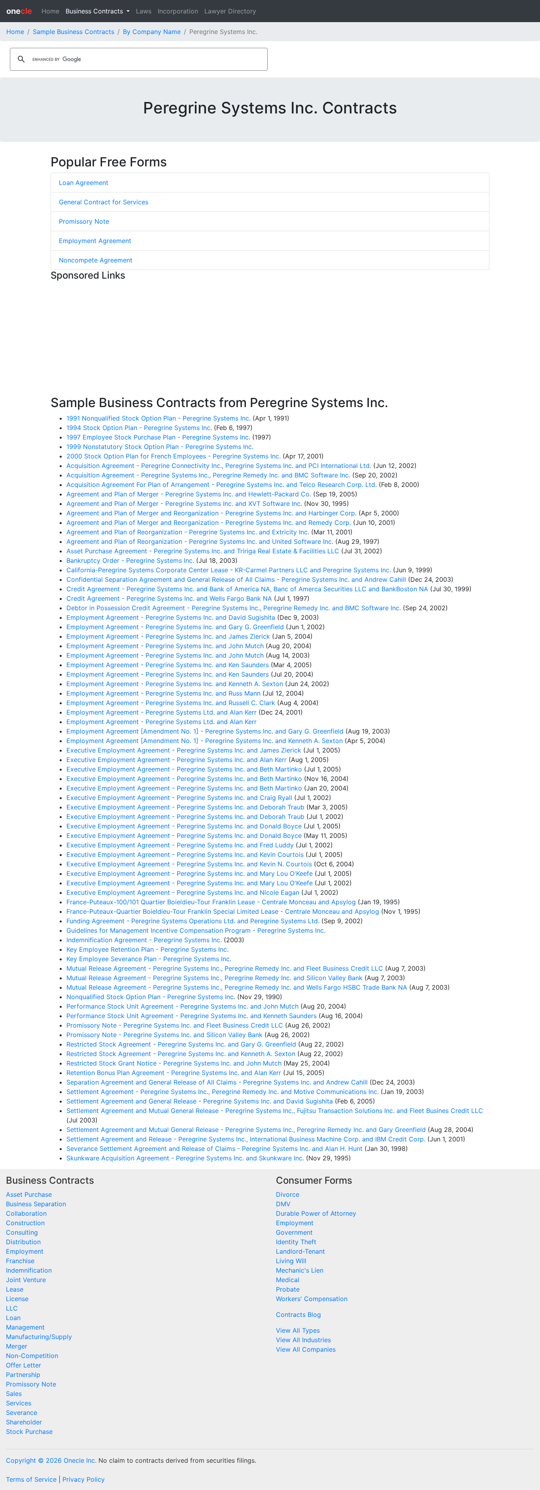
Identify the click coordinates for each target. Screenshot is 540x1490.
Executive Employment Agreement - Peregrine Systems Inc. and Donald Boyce (184, 826)
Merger (16, 1346)
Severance (21, 1412)
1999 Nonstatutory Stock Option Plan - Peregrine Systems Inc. (159, 447)
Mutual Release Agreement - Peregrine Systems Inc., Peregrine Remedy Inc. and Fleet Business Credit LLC (224, 968)
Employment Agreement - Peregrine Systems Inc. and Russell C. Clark (170, 703)
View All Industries (303, 1340)
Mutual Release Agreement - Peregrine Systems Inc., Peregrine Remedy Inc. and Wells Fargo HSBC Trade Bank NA (236, 987)
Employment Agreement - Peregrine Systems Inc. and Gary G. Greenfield (175, 627)
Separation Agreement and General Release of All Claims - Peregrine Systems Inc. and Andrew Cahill (217, 1082)
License (17, 1299)
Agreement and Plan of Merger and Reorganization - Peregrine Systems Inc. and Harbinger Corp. (211, 513)
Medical (287, 1280)
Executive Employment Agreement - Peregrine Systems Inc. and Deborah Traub (185, 807)
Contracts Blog (298, 1314)
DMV (283, 1204)
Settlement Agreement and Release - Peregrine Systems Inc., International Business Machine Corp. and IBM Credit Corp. (245, 1139)
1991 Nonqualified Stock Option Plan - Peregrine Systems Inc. (158, 418)
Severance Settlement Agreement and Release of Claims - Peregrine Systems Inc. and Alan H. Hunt (214, 1148)
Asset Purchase (29, 1194)
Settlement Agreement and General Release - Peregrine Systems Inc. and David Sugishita (199, 1101)
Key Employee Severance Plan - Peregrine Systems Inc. (148, 959)
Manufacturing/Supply (39, 1337)
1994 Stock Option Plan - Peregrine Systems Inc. (139, 428)
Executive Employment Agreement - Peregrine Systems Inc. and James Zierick (183, 750)
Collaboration (26, 1213)
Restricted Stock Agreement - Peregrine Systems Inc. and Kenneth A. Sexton (180, 1054)
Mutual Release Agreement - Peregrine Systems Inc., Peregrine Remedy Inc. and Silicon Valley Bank (214, 978)
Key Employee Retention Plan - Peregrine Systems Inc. (147, 949)
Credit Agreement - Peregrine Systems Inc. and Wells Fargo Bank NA (169, 598)
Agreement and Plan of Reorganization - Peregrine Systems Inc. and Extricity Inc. (187, 532)
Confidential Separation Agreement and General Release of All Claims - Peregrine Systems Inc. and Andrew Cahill (236, 579)
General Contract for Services (103, 202)
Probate (288, 1289)
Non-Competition (32, 1356)
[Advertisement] (270, 340)
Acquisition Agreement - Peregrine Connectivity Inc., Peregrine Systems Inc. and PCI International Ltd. (218, 466)
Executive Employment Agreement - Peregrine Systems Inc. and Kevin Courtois (185, 854)
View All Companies (306, 1349)
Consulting (22, 1232)
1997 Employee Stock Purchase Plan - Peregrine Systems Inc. (158, 437)
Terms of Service (31, 1479)
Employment (24, 1251)
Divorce (287, 1194)
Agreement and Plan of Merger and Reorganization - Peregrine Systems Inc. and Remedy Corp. (208, 522)
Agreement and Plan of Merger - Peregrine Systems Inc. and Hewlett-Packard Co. (188, 494)
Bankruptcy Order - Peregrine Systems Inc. (130, 560)
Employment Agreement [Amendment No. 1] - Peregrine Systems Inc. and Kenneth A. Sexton (204, 741)
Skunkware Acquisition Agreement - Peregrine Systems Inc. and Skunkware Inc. (185, 1158)
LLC (12, 1308)
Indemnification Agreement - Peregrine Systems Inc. (144, 940)
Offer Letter (23, 1365)
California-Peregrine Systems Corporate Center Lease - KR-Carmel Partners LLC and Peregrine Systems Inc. (228, 570)
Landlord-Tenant (300, 1251)
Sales (14, 1394)
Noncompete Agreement (95, 260)
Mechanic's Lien (299, 1270)
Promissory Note (84, 221)
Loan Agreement (83, 183)
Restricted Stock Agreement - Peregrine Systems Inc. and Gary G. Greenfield (181, 1044)
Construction (25, 1223)
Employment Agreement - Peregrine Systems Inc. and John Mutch (165, 646)
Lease (14, 1289)
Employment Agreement (95, 241)
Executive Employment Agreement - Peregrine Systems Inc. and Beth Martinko (184, 769)
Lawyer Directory (230, 11)
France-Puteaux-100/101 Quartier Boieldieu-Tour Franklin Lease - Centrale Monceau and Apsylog (211, 902)
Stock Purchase (29, 1431)
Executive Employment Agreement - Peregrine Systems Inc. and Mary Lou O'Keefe (189, 873)
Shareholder (24, 1422)
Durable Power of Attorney (316, 1213)
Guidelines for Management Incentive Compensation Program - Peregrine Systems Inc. (195, 930)
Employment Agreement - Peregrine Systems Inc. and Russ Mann (163, 693)
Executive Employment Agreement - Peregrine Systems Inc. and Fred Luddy (180, 845)
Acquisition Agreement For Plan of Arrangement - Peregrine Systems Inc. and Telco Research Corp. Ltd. (221, 484)
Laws (143, 11)
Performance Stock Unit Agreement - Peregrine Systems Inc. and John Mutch (182, 1006)
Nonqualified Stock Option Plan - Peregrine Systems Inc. (150, 997)
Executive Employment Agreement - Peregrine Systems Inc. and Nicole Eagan (182, 892)
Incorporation (178, 11)
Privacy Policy (83, 1479)
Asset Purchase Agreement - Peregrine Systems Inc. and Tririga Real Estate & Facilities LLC (202, 551)
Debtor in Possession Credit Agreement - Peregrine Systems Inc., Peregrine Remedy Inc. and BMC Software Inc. (233, 608)
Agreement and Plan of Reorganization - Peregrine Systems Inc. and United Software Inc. (199, 541)
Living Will (291, 1261)
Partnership (23, 1375)
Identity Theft (296, 1242)
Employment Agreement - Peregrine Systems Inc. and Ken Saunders (167, 665)
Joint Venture (26, 1280)
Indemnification (29, 1270)
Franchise (20, 1261)
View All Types (298, 1330)
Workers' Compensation (311, 1299)
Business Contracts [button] (95, 11)
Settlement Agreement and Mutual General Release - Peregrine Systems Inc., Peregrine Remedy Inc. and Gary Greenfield (246, 1130)
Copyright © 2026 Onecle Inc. (51, 1460)
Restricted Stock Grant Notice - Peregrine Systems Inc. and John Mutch (173, 1063)
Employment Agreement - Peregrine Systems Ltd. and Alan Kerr (161, 712)
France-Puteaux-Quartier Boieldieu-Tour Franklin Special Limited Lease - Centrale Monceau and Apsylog (222, 911)
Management (25, 1327)
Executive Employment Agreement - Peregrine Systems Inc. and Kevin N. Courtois (189, 864)
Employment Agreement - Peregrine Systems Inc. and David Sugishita (170, 617)
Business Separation (36, 1204)
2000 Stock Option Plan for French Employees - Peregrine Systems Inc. (173, 456)
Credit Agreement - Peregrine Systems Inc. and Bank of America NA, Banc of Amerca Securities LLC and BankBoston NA (247, 589)
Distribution (23, 1242)
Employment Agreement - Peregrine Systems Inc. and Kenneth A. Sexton (174, 684)
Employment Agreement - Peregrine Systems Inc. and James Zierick (168, 636)
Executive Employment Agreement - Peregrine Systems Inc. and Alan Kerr (176, 760)
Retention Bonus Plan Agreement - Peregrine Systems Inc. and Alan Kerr (173, 1073)
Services (18, 1403)
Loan (13, 1318)
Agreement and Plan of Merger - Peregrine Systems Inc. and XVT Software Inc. (184, 503)
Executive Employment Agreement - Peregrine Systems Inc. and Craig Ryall (179, 798)
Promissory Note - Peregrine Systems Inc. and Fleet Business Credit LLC (174, 1025)
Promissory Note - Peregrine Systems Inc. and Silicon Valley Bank (164, 1035)
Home (50, 11)
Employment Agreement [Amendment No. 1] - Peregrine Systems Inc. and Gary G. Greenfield (205, 731)
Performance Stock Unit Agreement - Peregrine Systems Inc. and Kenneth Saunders (191, 1016)
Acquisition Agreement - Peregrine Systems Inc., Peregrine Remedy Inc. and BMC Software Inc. (208, 475)
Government (294, 1232)
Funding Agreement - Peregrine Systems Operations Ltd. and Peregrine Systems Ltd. (192, 921)
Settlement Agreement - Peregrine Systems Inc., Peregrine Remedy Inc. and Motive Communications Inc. (222, 1092)
